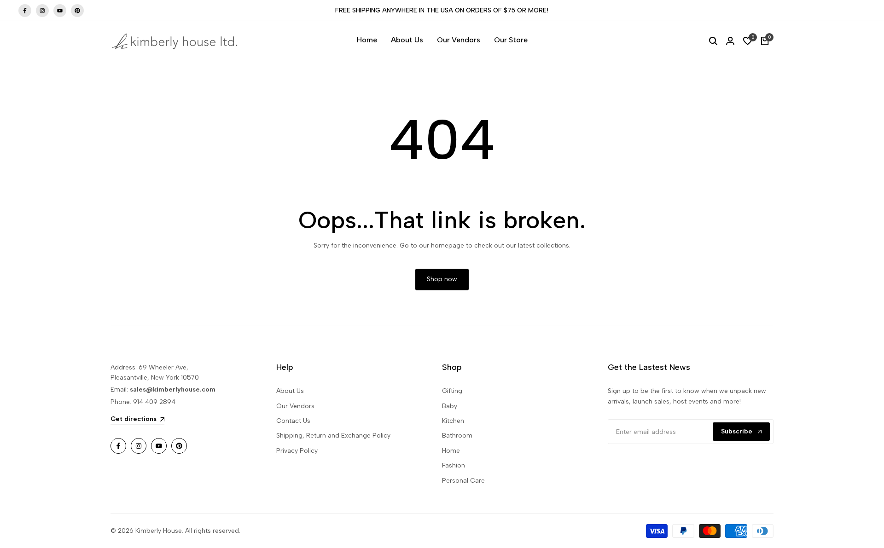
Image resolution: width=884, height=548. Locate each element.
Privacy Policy (297, 451)
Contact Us (293, 421)
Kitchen (453, 421)
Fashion (453, 465)
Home (451, 451)
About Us (290, 391)
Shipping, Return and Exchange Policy (333, 435)
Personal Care (463, 481)
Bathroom (457, 435)
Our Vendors (295, 406)
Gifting (452, 391)
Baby (449, 406)
